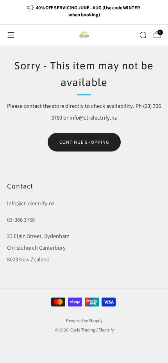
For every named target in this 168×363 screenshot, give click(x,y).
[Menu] (11, 35)
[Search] (143, 35)
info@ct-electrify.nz (30, 203)
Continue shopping (84, 142)
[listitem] (84, 12)
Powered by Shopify (84, 320)
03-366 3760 (21, 219)
